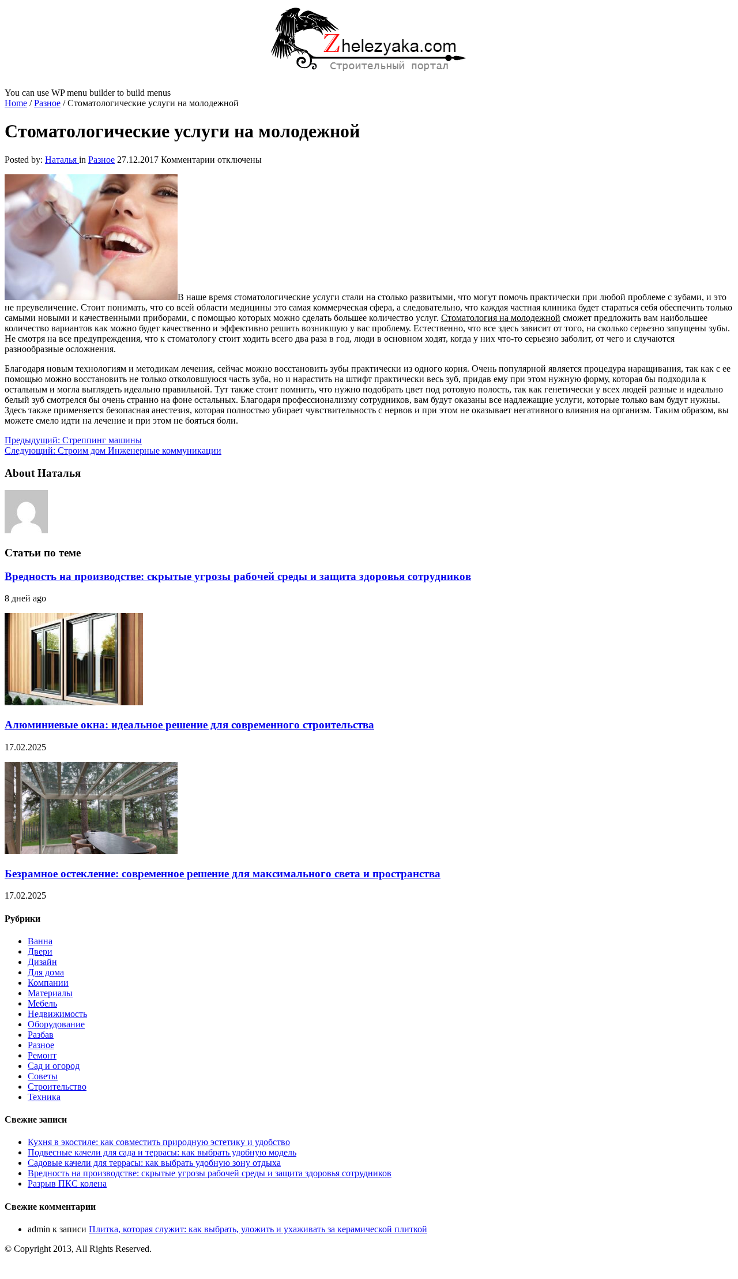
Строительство (57, 1086)
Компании (48, 983)
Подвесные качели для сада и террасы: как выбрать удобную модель (162, 1152)
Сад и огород (54, 1066)
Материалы (50, 993)
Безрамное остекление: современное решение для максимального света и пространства (222, 873)
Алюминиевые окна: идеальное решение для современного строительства (189, 725)
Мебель (42, 1003)
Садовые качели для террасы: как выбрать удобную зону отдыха (154, 1163)
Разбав (41, 1034)
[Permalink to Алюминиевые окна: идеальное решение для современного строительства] (74, 702)
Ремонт (42, 1055)
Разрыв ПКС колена (67, 1183)
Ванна (40, 941)
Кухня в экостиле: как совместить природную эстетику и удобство (159, 1142)
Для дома (46, 972)
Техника (44, 1097)
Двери (40, 951)
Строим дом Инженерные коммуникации (113, 450)
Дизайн (42, 962)
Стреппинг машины (73, 440)
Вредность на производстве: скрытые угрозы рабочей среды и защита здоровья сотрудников (238, 576)
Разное (47, 103)
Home (16, 103)
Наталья (62, 159)
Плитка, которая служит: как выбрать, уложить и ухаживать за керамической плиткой (258, 1229)
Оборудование (56, 1024)
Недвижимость (57, 1014)
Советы (43, 1076)
